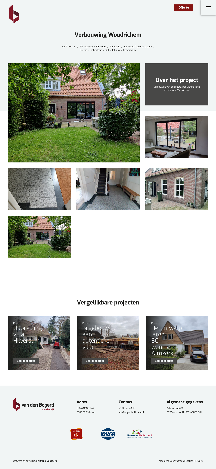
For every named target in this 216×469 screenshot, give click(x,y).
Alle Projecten (69, 47)
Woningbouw (86, 47)
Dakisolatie (96, 50)
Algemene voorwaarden (171, 461)
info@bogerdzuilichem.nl (131, 412)
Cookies (189, 461)
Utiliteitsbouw (112, 50)
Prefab (83, 50)
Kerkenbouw (129, 50)
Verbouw (101, 47)
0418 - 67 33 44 (127, 407)
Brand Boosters (48, 461)
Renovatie (115, 47)
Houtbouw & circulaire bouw (137, 47)
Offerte (184, 8)
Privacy (199, 461)
